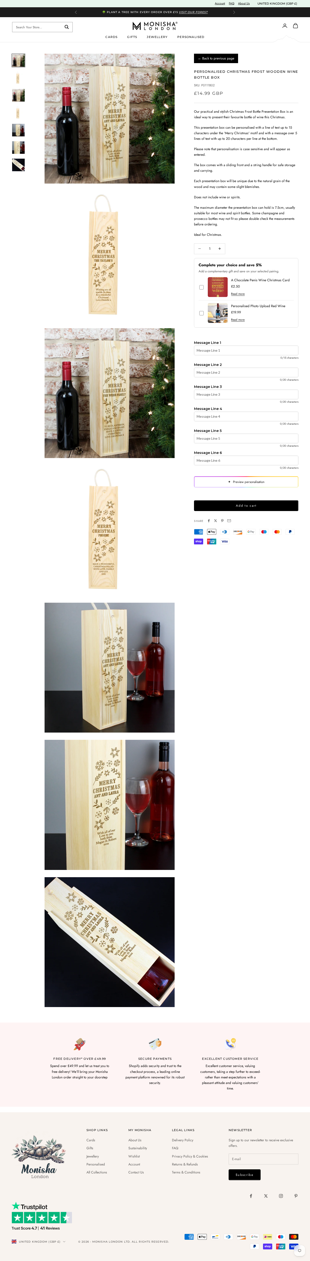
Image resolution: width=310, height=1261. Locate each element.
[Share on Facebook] (209, 521)
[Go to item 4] (18, 112)
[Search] (66, 27)
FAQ (231, 3)
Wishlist (134, 1156)
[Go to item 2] (18, 78)
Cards (111, 36)
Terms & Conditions (186, 1172)
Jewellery (157, 36)
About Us (244, 3)
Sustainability (137, 1148)
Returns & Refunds (185, 1164)
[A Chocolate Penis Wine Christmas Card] (218, 287)
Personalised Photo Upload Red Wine (258, 306)
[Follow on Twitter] (266, 1196)
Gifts (132, 36)
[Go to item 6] (18, 147)
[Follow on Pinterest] (296, 1196)
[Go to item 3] (18, 95)
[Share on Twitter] (215, 521)
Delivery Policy (182, 1140)
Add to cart (246, 505)
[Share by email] (229, 521)
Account (220, 3)
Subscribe (245, 1174)
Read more (238, 294)
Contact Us (136, 1172)
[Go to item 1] (18, 60)
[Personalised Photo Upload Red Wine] (218, 313)
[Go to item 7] (18, 165)
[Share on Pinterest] (222, 521)
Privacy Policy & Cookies (190, 1156)
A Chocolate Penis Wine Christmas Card (260, 280)
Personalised (190, 36)
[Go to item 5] (18, 130)
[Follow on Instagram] (281, 1196)
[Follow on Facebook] (250, 1196)
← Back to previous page (216, 58)
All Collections (96, 1172)
